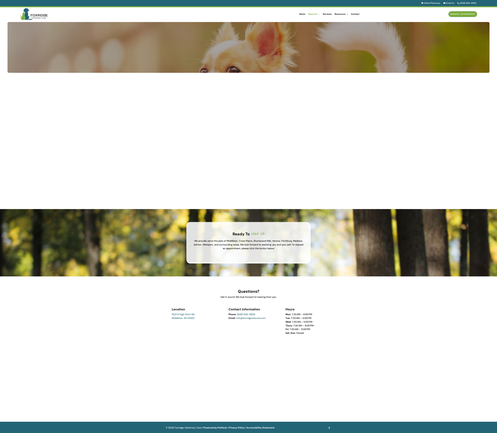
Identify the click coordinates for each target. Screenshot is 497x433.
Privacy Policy (237, 427)
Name (169, 344)
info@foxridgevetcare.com (251, 318)
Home (302, 14)
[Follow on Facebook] (329, 428)
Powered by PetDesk (215, 427)
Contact (355, 14)
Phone (169, 368)
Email (169, 358)
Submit (173, 406)
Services (327, 14)
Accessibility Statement (261, 427)
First (167, 353)
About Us (312, 14)
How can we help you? (178, 379)
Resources (340, 14)
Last (207, 353)
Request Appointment (462, 14)
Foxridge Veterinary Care (223, 103)
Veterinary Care (199, 186)
